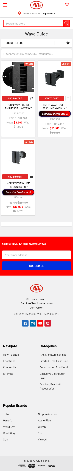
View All (42, 439)
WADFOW (9, 426)
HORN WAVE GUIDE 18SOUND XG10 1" (18, 185)
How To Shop (11, 354)
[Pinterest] (47, 323)
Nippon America (47, 414)
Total (6, 414)
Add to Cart (15, 98)
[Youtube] (40, 323)
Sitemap (8, 373)
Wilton (42, 426)
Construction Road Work (54, 367)
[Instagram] (33, 323)
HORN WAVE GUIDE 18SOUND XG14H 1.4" (54, 106)
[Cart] (67, 5)
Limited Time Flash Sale (54, 361)
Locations (9, 361)
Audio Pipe (44, 420)
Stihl (6, 439)
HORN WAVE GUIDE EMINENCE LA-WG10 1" (18, 106)
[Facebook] (25, 323)
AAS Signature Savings (53, 354)
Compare (31, 98)
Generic (7, 420)
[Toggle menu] (5, 5)
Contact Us (9, 367)
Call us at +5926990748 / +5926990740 (36, 313)
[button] (68, 43)
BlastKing (9, 433)
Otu (40, 433)
